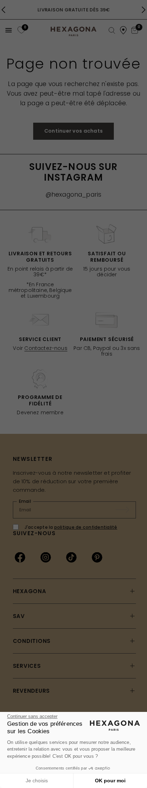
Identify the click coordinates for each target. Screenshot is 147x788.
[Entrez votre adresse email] (126, 509)
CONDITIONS (32, 641)
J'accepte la (71, 527)
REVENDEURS (31, 690)
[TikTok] (71, 557)
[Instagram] (46, 557)
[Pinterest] (97, 557)
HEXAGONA (29, 591)
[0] (20, 30)
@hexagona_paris (74, 194)
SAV (19, 616)
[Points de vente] (123, 30)
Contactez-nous (45, 348)
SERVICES (27, 666)
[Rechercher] (111, 31)
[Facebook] (20, 557)
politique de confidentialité (85, 527)
